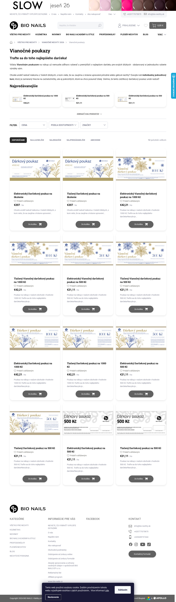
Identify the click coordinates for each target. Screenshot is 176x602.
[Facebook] (131, 544)
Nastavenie (53, 597)
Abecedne (95, 140)
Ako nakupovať (93, 14)
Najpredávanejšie (76, 140)
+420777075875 (141, 531)
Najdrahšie (55, 140)
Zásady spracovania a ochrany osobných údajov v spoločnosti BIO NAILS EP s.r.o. (63, 565)
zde (107, 590)
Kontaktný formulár (142, 554)
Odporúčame (18, 140)
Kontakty (79, 14)
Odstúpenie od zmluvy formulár (61, 558)
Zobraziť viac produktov (88, 114)
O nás (53, 14)
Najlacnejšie (37, 140)
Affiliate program (55, 577)
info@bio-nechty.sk (142, 526)
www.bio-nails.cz (55, 581)
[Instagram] (136, 544)
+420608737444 (141, 537)
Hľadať (100, 25)
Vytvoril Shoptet (138, 598)
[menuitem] (21, 35)
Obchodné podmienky (57, 550)
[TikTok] (149, 544)
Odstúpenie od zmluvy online (60, 554)
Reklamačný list (54, 573)
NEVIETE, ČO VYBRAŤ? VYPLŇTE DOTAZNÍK (28, 14)
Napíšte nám (66, 14)
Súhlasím (122, 590)
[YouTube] (143, 544)
